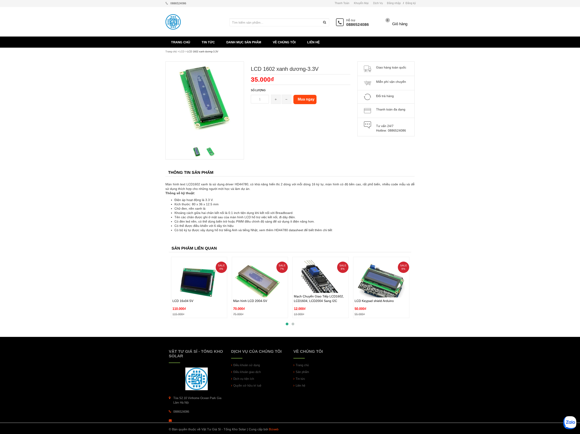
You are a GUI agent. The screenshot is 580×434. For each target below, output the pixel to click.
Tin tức (300, 378)
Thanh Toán (342, 3)
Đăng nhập (394, 3)
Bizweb (273, 429)
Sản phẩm (302, 372)
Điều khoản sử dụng (246, 365)
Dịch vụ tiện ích (243, 378)
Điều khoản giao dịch (247, 372)
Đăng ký (411, 3)
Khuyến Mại (361, 3)
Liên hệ (300, 385)
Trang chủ (302, 365)
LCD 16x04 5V (182, 290)
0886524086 (357, 24)
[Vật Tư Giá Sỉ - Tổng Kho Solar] (196, 378)
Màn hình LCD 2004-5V (250, 290)
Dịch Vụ (378, 3)
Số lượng (258, 90)
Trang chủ (171, 51)
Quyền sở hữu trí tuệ (247, 385)
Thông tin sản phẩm (190, 172)
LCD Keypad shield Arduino (374, 290)
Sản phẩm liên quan (194, 248)
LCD (181, 51)
